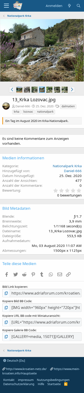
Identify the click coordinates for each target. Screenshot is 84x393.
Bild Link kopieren (14, 287)
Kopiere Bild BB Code (16, 301)
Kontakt (8, 380)
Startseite (54, 384)
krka (16, 112)
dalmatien (68, 106)
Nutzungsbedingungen (53, 380)
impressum (26, 380)
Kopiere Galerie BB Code (19, 330)
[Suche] (78, 5)
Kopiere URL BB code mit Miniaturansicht (31, 316)
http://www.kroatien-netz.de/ (26, 369)
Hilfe (41, 384)
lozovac (28, 112)
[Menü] (6, 6)
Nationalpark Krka (67, 166)
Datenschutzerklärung (18, 384)
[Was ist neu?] (69, 5)
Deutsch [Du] (15, 360)
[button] (12, 90)
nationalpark (45, 112)
